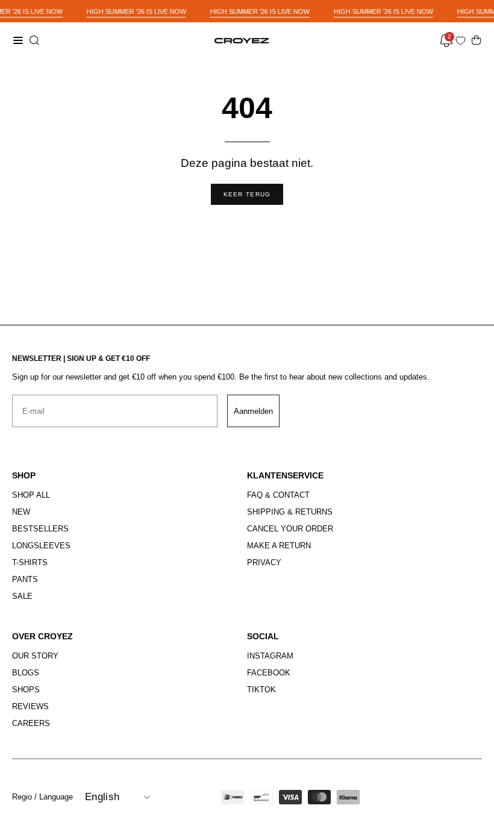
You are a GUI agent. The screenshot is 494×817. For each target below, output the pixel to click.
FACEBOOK (268, 672)
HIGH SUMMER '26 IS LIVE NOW (136, 11)
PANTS (25, 579)
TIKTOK (261, 689)
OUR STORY (35, 655)
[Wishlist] (463, 40)
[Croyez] (241, 40)
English (102, 797)
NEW (21, 511)
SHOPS (26, 689)
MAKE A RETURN (279, 545)
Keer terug (247, 194)
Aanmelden (253, 411)
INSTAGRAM (270, 655)
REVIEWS (30, 706)
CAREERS (31, 723)
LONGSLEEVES (41, 545)
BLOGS (25, 672)
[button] (33, 40)
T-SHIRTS (30, 562)
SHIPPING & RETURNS (290, 511)
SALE (22, 596)
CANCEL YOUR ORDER (290, 528)
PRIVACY (264, 562)
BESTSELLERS (40, 528)
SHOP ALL (31, 494)
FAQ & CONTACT (278, 494)
